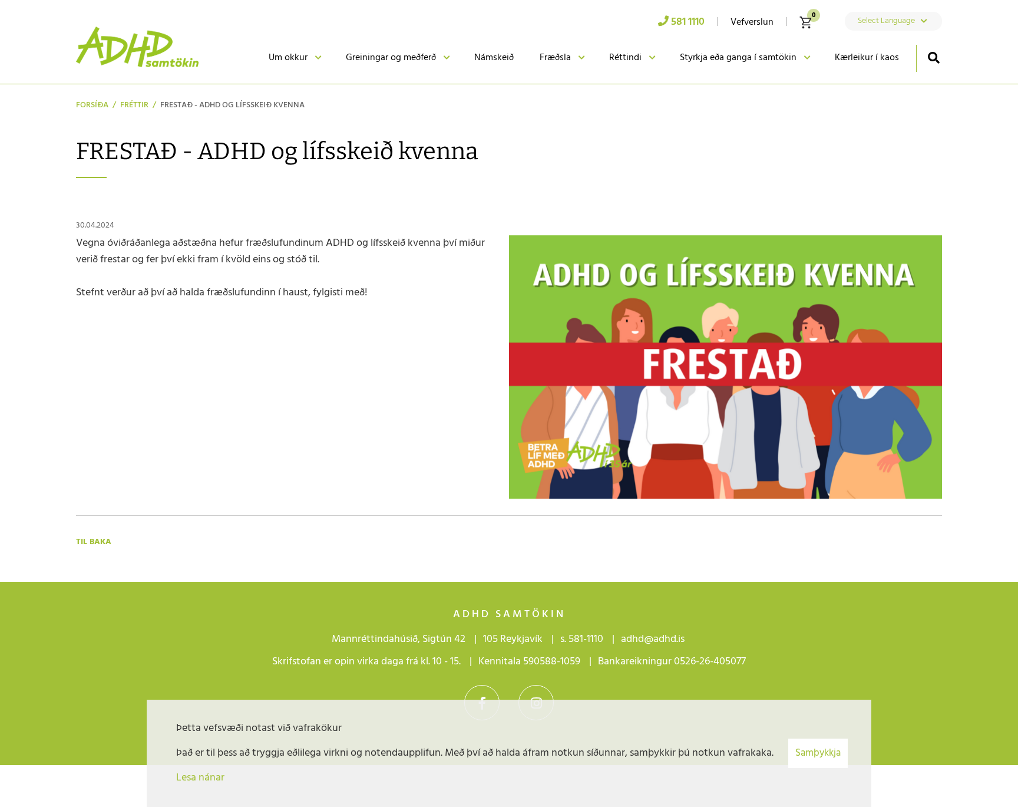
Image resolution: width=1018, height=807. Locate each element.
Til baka (93, 542)
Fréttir (134, 105)
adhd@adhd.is (654, 639)
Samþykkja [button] (818, 753)
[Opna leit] (933, 57)
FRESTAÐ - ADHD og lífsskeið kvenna (232, 105)
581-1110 (586, 639)
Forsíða (92, 105)
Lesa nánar (200, 777)
